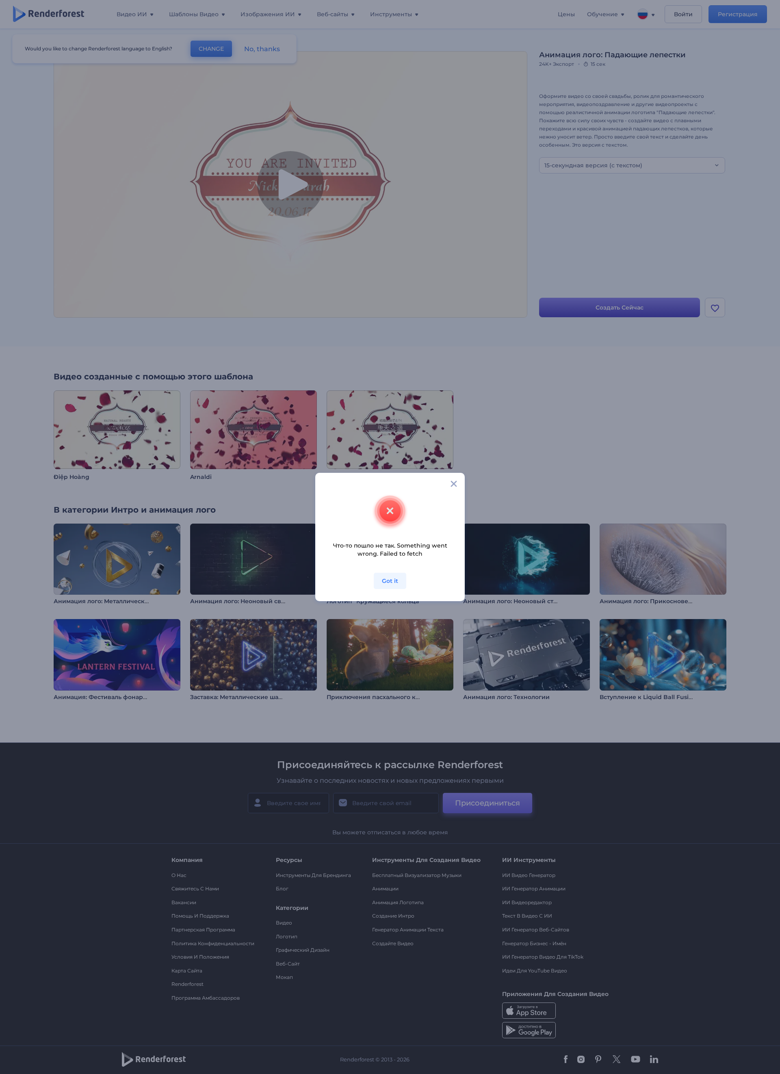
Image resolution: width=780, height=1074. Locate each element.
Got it (390, 581)
